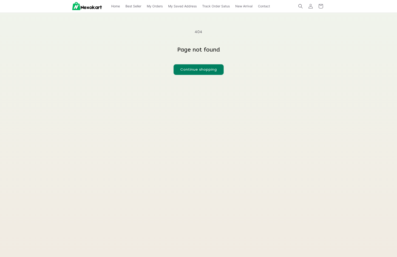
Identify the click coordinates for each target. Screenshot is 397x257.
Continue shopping (198, 69)
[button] (300, 6)
